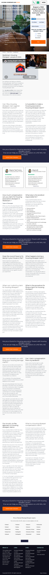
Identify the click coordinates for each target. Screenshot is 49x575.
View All (24, 541)
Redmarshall (28, 534)
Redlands (7, 534)
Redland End (7, 529)
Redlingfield (18, 531)
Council (39, 33)
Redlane (17, 527)
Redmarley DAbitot (30, 529)
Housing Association (38, 36)
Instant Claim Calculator (12, 157)
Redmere (38, 527)
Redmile (38, 531)
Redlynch (28, 524)
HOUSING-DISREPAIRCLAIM (10, 2)
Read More (13, 186)
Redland (6, 524)
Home (4, 52)
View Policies (43, 573)
